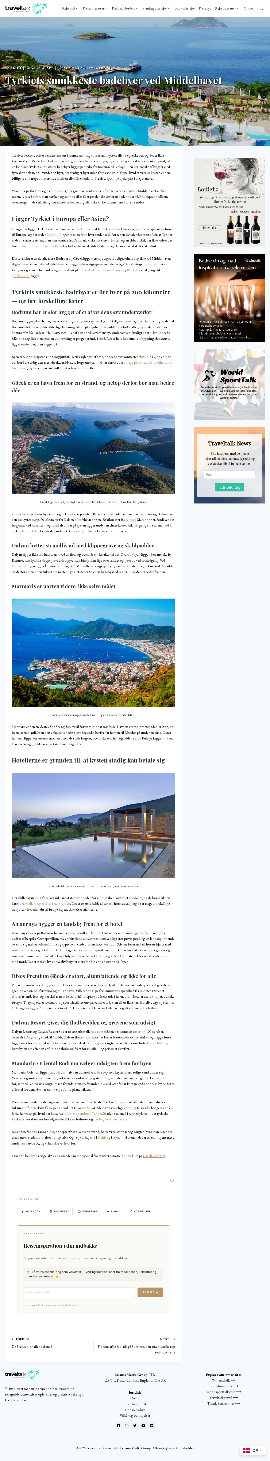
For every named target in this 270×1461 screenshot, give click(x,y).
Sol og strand (96, 67)
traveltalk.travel (154, 1155)
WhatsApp (89, 1211)
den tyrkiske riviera (92, 270)
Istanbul (53, 234)
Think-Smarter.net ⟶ (223, 1403)
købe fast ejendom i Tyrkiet (83, 1113)
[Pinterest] (151, 1425)
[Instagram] (126, 1425)
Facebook (33, 1211)
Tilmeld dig (229, 487)
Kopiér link (142, 1211)
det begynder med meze (110, 1119)
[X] (135, 1425)
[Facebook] (118, 1425)
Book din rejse (185, 8)
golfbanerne (21, 275)
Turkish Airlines (42, 246)
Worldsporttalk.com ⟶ (224, 1391)
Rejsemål (67, 67)
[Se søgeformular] (261, 8)
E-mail (116, 1211)
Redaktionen (15, 92)
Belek (131, 270)
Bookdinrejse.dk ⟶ (223, 1386)
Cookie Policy (135, 1409)
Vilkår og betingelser (135, 1415)
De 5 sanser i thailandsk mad (32, 1343)
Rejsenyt (205, 8)
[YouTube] (143, 1425)
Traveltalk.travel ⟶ (223, 1397)
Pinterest (61, 1211)
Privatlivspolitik (135, 1404)
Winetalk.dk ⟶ (223, 1380)
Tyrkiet (13, 67)
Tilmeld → (150, 1292)
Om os (248, 8)
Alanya (117, 270)
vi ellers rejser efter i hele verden (47, 903)
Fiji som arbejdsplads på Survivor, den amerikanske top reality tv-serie (136, 1346)
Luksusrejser (40, 67)
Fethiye (131, 519)
